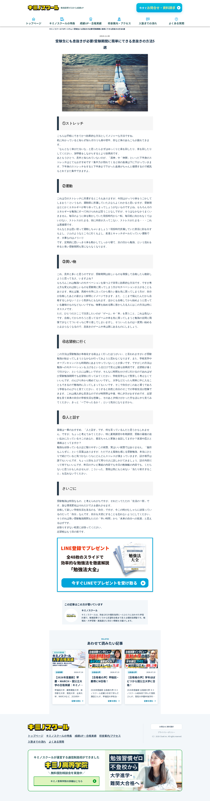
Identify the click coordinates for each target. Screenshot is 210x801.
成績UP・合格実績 (85, 735)
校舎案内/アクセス (110, 735)
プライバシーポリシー (166, 732)
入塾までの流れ (37, 741)
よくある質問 (56, 741)
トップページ (35, 735)
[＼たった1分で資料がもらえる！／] (159, 7)
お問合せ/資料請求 (166, 726)
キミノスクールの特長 (59, 735)
